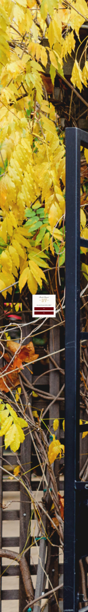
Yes (44, 308)
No (44, 313)
